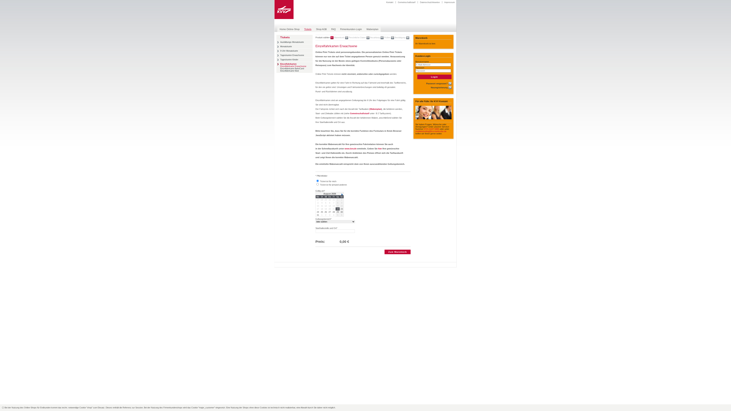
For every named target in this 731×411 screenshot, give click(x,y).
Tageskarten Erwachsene (292, 55)
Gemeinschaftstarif (406, 2)
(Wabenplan (375, 109)
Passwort (419, 68)
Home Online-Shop (290, 29)
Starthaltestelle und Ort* (326, 228)
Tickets (307, 29)
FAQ (333, 29)
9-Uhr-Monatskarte (289, 51)
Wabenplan (372, 29)
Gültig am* (320, 191)
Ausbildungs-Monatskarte (292, 42)
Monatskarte (286, 46)
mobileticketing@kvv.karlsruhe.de (430, 131)
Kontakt (389, 2)
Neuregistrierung (439, 87)
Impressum (449, 2)
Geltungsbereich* (323, 219)
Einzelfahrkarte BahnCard (292, 68)
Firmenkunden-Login (351, 29)
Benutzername (422, 62)
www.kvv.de (351, 148)
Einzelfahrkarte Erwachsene (293, 66)
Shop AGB (321, 29)
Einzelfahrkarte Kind (289, 71)
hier (380, 148)
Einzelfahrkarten (288, 64)
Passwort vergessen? (437, 83)
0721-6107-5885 (431, 129)
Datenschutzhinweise (430, 2)
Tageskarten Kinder (289, 59)
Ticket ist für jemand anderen (333, 185)
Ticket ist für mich (328, 181)
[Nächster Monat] (342, 194)
